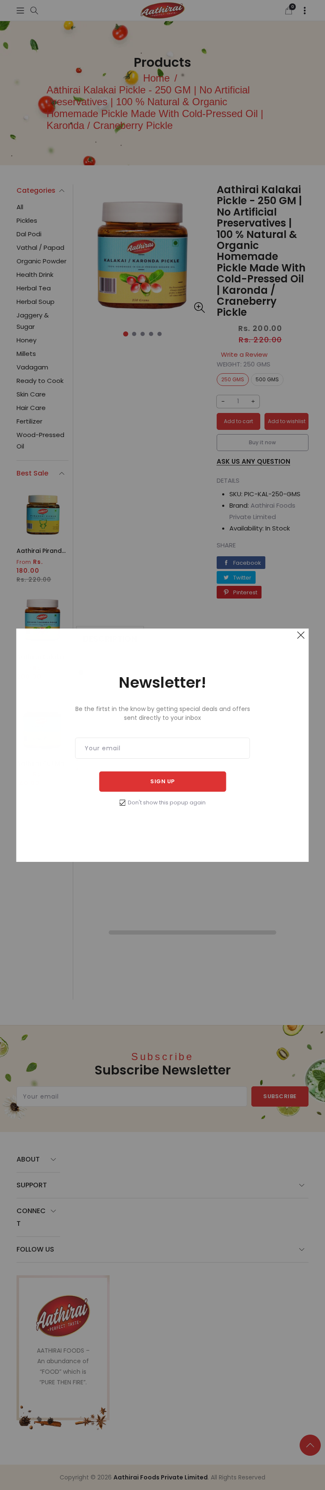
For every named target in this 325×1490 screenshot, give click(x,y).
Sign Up (162, 781)
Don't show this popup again (167, 802)
